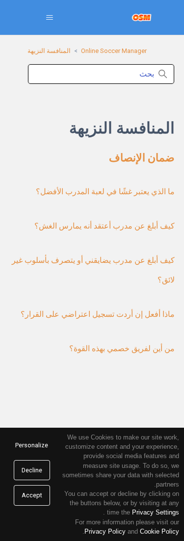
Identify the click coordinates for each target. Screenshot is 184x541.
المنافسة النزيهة (49, 50)
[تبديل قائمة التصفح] (49, 18)
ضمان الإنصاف (142, 158)
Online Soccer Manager (114, 50)
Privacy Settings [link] (155, 512)
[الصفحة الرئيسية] (141, 17)
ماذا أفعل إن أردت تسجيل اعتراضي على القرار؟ (98, 314)
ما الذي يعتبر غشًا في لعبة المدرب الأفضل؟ (105, 191)
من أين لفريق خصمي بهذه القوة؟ (122, 348)
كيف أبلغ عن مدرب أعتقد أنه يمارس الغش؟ (104, 226)
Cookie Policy (159, 531)
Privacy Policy (105, 531)
